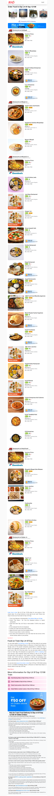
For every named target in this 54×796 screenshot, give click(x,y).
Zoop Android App (32, 618)
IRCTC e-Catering (39, 652)
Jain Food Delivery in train (21, 785)
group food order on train (23, 663)
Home (8, 5)
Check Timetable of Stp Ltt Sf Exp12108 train (21, 681)
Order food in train (12, 612)
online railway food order (22, 721)
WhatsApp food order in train (23, 790)
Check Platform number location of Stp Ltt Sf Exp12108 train (25, 689)
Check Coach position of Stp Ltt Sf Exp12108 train (23, 685)
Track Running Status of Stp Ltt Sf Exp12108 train (22, 677)
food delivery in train (23, 643)
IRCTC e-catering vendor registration (23, 777)
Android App (42, 718)
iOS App (40, 618)
